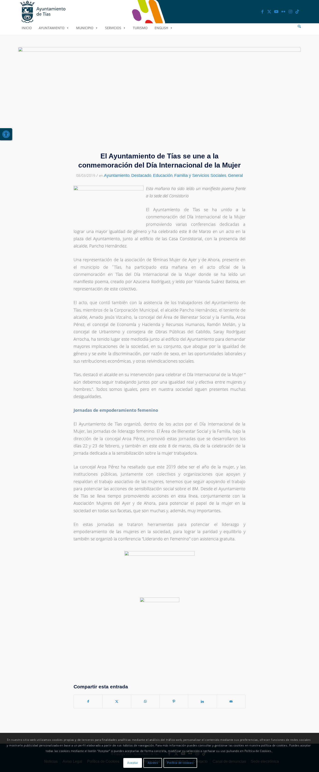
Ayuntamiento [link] (51, 28)
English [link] (161, 28)
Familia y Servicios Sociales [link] (200, 175)
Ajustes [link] (153, 763)
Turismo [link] (140, 28)
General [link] (235, 175)
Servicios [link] (113, 28)
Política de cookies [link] (180, 763)
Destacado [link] (141, 175)
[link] (6, 134)
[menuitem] (299, 26)
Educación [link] (163, 175)
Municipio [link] (84, 28)
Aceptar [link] (132, 763)
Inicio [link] (27, 28)
